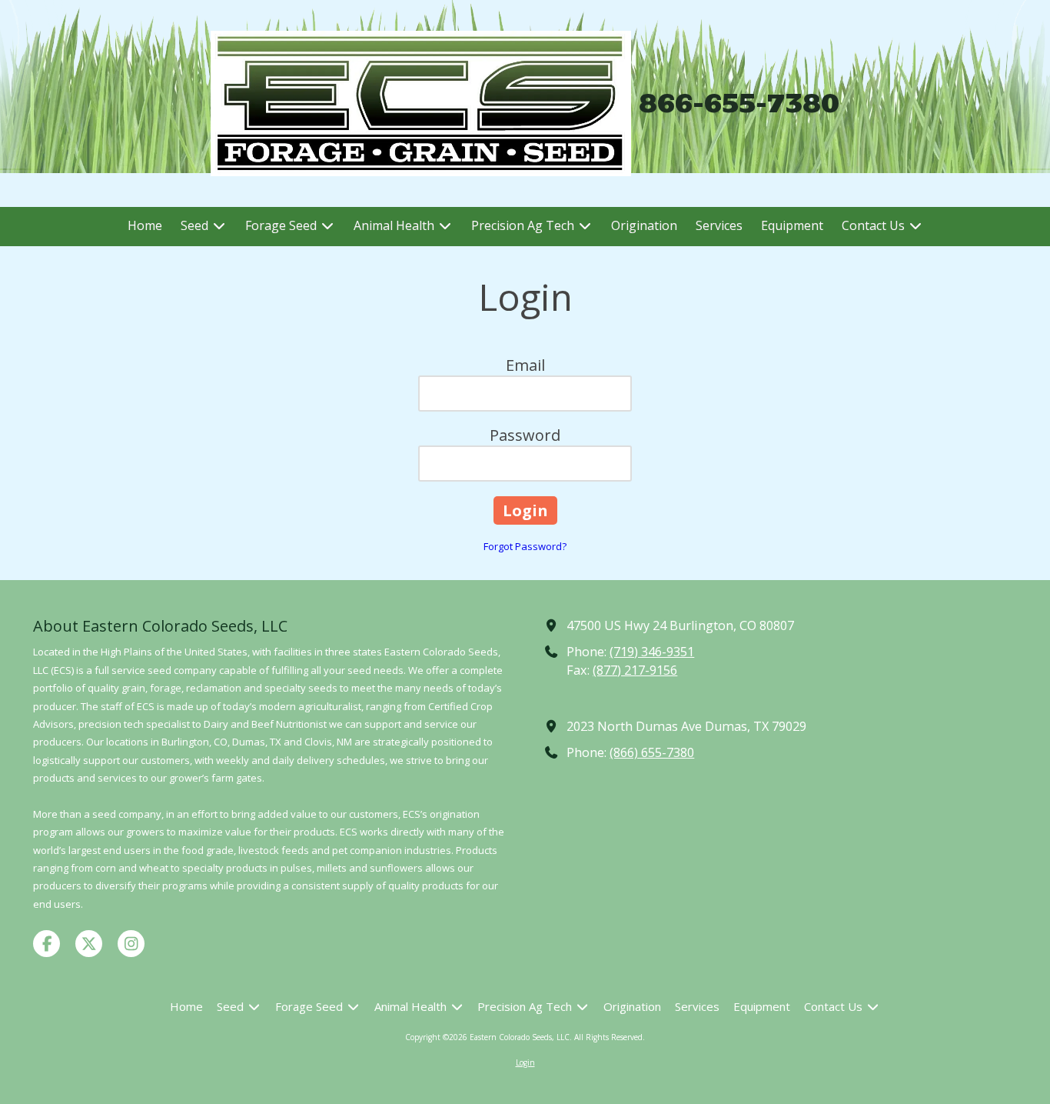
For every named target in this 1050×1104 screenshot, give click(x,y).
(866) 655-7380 (652, 752)
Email (525, 365)
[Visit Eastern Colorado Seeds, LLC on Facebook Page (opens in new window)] (46, 943)
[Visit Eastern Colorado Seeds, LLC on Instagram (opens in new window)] (131, 943)
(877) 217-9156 (635, 670)
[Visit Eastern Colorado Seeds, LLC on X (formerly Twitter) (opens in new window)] (88, 943)
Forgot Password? (525, 546)
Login (525, 1062)
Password (525, 435)
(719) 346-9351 (652, 651)
